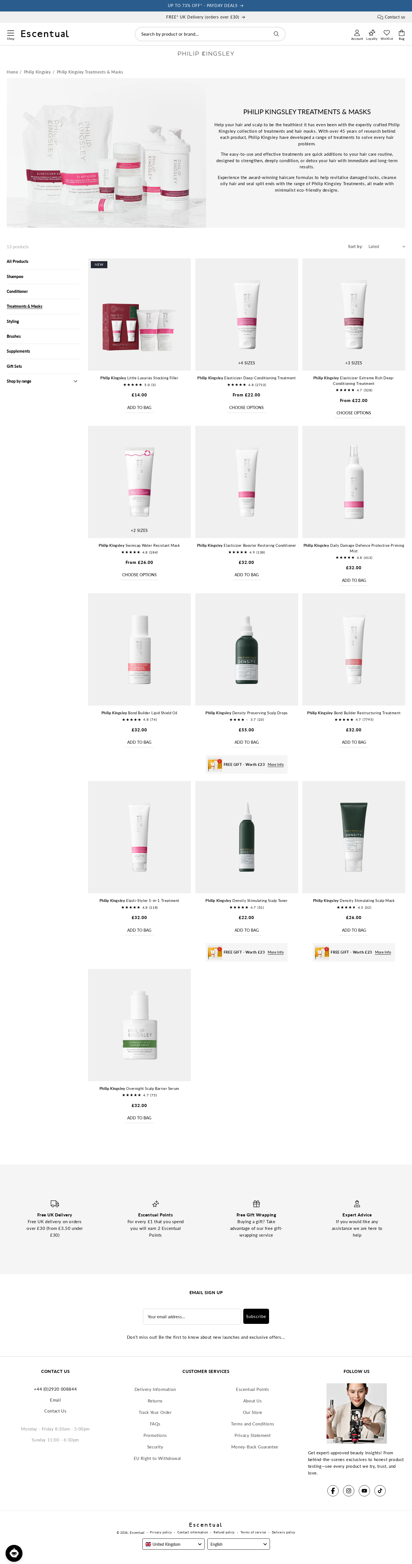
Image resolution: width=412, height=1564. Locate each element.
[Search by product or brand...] (276, 34)
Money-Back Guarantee (254, 1446)
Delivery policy (284, 1532)
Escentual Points (252, 1389)
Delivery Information (155, 1389)
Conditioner (17, 291)
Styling (13, 321)
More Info (276, 764)
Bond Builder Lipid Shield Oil (139, 713)
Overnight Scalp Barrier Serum (139, 1088)
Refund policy (224, 1532)
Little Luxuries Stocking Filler (139, 378)
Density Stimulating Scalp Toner (246, 900)
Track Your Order (155, 1412)
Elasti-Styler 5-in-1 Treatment (139, 900)
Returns (155, 1400)
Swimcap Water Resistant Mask (139, 545)
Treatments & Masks (24, 306)
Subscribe (256, 1316)
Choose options (246, 407)
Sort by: (355, 246)
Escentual (137, 1532)
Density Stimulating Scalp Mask (354, 900)
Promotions (155, 1435)
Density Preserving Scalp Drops (246, 713)
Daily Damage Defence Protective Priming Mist (354, 548)
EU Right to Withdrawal (157, 1458)
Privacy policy (161, 1532)
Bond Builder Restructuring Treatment (354, 713)
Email (55, 1399)
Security (155, 1446)
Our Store (252, 1412)
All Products (17, 261)
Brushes (14, 336)
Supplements (18, 351)
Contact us (395, 17)
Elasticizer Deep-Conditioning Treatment (246, 378)
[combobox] (210, 34)
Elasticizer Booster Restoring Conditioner (246, 545)
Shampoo (15, 276)
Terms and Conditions (252, 1423)
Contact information (192, 1532)
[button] (10, 32)
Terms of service (253, 1532)
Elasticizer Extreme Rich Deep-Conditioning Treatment (354, 381)
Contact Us (55, 1410)
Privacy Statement (252, 1435)
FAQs (155, 1423)
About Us (252, 1400)
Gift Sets (14, 366)
